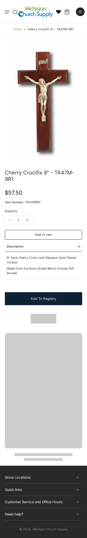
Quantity (11, 211)
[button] (43, 235)
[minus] (10, 220)
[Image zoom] (43, 102)
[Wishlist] (58, 12)
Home (17, 29)
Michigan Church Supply (50, 529)
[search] (15, 12)
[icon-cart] (66, 12)
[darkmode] (80, 11)
